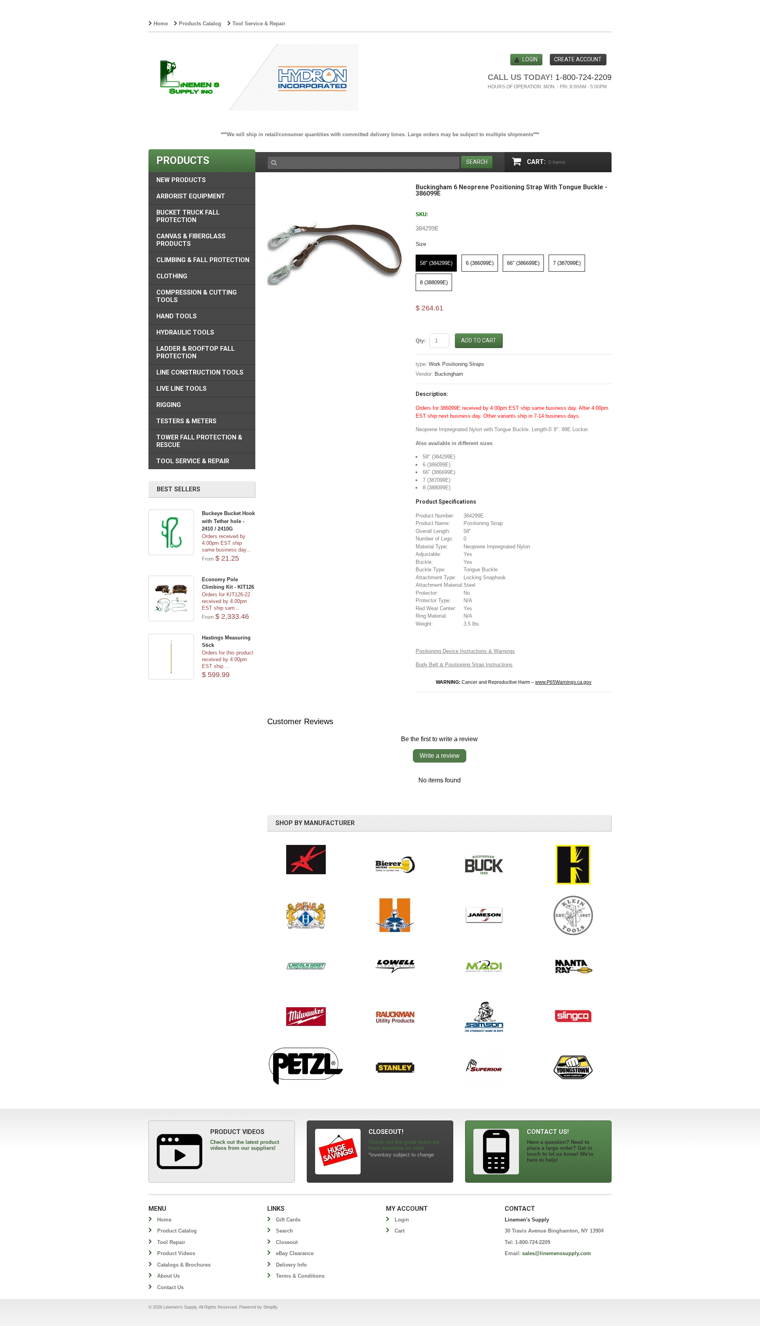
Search (284, 1231)
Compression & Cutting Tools (196, 296)
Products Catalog (200, 24)
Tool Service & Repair (258, 24)
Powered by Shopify (258, 1307)
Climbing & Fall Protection (202, 260)
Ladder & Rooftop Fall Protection (195, 352)
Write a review (440, 755)
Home (161, 24)
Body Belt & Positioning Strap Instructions (464, 665)
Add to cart (478, 340)
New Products (181, 180)
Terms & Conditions (300, 1276)
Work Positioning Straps (456, 364)
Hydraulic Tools (185, 332)
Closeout (287, 1242)
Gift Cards (288, 1220)
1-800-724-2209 (583, 77)
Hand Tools (176, 316)
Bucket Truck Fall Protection (188, 216)
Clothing (171, 276)
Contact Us (170, 1287)
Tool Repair (171, 1242)
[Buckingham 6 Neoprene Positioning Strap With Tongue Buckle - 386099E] (335, 188)
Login (530, 59)
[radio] (436, 263)
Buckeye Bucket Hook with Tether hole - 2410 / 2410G (228, 521)
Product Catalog (177, 1231)
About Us (168, 1276)
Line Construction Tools (199, 372)
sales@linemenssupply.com (556, 1253)
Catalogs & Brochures (184, 1265)
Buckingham (449, 374)
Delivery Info (291, 1265)
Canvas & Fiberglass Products (191, 239)
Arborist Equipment (190, 196)
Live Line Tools (181, 388)
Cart (400, 1231)
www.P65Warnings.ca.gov (563, 682)
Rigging (168, 405)
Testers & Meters (186, 421)
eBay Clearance (295, 1253)
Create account (578, 59)
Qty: (421, 341)
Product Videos (176, 1253)
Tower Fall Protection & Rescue (199, 441)
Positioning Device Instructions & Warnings (465, 651)
